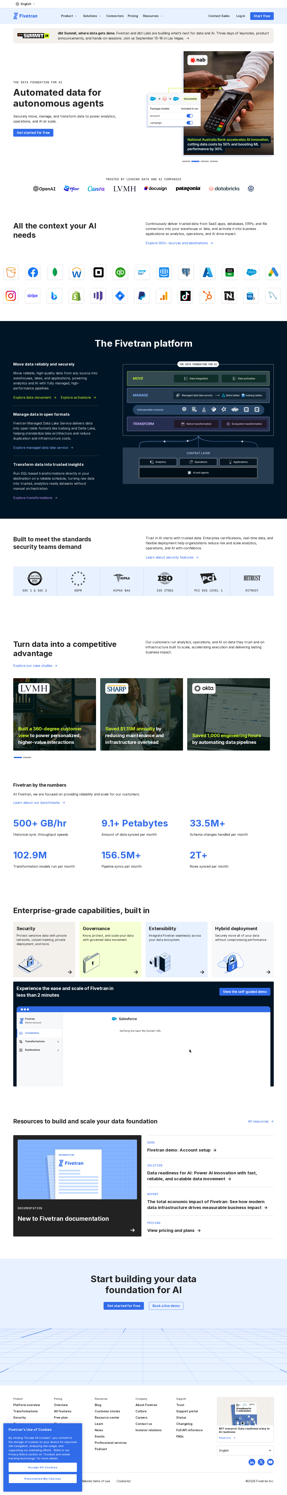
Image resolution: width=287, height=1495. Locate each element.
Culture (141, 1411)
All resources (258, 1121)
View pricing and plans (171, 1230)
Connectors (115, 16)
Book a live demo (166, 1306)
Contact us (144, 1424)
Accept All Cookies (43, 1467)
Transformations (25, 1411)
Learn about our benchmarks (36, 802)
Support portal (187, 1411)
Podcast (101, 1449)
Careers (141, 1417)
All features (62, 1411)
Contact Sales (219, 16)
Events (100, 1436)
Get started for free (33, 133)
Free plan (61, 1417)
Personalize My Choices (42, 1478)
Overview (61, 1405)
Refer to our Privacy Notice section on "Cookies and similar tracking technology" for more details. (39, 1454)
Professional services (111, 1442)
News (99, 1430)
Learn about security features (170, 557)
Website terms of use (95, 1481)
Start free (262, 16)
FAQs (179, 1436)
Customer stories (107, 1411)
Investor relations (149, 1430)
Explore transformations (32, 498)
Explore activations (76, 397)
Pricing (133, 16)
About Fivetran (146, 1405)
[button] (25, 4)
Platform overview (26, 1405)
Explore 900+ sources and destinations (177, 243)
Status (181, 1417)
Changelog (184, 1424)
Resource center (107, 1417)
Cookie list (124, 1481)
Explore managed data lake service (40, 447)
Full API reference (189, 1430)
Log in (240, 16)
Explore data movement (32, 397)
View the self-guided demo (245, 992)
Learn (99, 1424)
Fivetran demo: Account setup (179, 1150)
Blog (98, 1405)
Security (19, 1417)
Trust (180, 1405)
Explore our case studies (32, 665)
